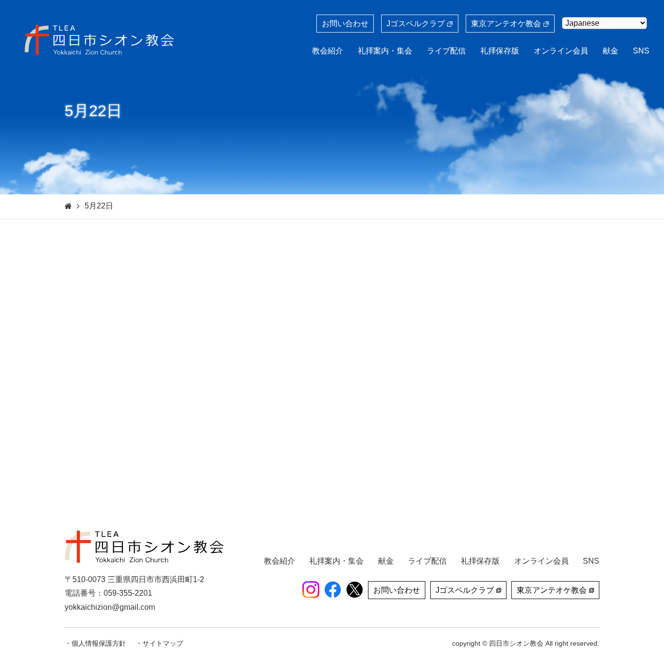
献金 (610, 51)
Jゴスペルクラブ (415, 23)
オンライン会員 (561, 51)
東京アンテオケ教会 (506, 23)
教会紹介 (327, 51)
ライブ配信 (446, 51)
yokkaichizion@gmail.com (110, 607)
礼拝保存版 (499, 51)
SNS (641, 51)
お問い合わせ (345, 23)
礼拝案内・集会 (385, 51)
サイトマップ (162, 643)
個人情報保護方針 (98, 643)
